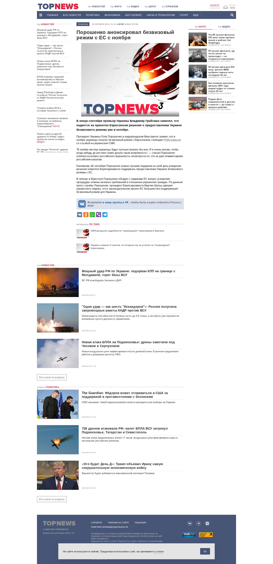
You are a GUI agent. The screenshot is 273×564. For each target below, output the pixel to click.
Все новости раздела (52, 377)
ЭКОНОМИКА (112, 15)
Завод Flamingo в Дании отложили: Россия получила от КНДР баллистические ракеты (52, 96)
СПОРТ (184, 15)
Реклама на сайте (118, 522)
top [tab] (200, 26)
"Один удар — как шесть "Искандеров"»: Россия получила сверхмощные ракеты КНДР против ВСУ (50, 49)
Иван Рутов (131, 24)
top (96, 6)
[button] (41, 15)
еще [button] (196, 15)
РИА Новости (172, 140)
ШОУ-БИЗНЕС (133, 15)
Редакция (140, 522)
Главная (52, 15)
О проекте (96, 522)
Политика (93, 15)
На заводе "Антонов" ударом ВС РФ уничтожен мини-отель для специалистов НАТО (53, 152)
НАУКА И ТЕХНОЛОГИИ (161, 15)
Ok (205, 551)
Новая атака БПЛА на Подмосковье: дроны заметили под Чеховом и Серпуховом (50, 65)
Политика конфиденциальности (109, 526)
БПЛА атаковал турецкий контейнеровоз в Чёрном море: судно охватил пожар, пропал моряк (52, 80)
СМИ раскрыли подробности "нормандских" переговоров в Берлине (127, 230)
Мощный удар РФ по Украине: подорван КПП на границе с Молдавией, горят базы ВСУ (52, 33)
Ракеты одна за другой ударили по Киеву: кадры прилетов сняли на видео (50, 137)
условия (159, 551)
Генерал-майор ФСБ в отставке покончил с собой (51, 109)
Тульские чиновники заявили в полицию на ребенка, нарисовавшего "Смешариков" (52, 122)
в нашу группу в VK (115, 202)
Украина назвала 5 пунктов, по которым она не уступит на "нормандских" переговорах (130, 246)
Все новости (72, 15)
